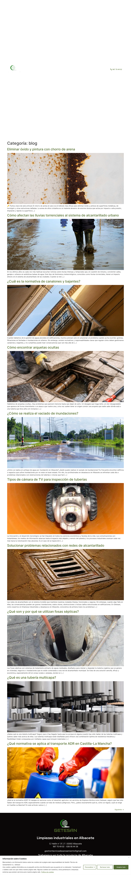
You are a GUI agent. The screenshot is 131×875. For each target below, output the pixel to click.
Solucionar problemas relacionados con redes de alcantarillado (55, 545)
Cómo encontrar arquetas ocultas (33, 347)
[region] (65, 865)
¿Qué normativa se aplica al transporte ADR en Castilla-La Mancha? (59, 744)
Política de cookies (47, 872)
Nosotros (55, 69)
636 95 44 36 (72, 847)
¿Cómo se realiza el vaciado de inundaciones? (42, 413)
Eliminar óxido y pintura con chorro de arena (41, 149)
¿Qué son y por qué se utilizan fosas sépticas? (43, 612)
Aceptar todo (121, 867)
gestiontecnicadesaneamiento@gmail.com (65, 851)
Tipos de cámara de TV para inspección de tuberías (47, 479)
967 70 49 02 (58, 847)
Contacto (92, 69)
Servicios (69, 69)
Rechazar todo (105, 867)
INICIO (43, 69)
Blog (80, 69)
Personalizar (89, 867)
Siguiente (119, 810)
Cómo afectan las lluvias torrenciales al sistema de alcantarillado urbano (63, 215)
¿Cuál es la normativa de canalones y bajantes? (43, 281)
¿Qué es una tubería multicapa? (31, 677)
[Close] (129, 857)
